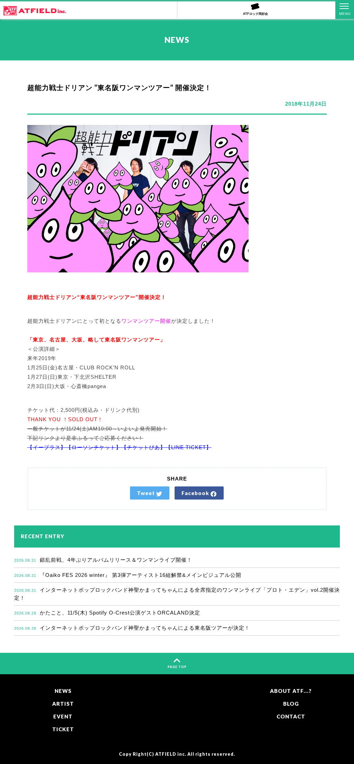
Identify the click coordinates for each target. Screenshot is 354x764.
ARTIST (63, 703)
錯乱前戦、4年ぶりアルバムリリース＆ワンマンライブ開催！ (103, 560)
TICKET (63, 729)
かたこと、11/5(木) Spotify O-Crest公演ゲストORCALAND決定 (107, 613)
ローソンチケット (94, 447)
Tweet (146, 493)
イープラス (46, 447)
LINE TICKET (188, 447)
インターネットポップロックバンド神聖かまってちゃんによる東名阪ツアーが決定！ (132, 628)
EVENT (63, 716)
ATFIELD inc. (170, 754)
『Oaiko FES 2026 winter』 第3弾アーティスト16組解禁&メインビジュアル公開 (127, 575)
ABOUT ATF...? (291, 691)
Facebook (196, 493)
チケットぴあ (143, 447)
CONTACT (291, 716)
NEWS (63, 691)
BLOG (291, 703)
